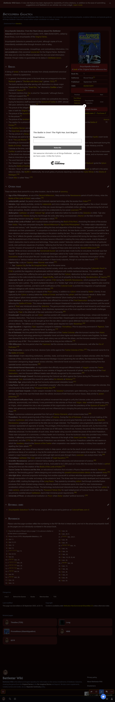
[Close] (84, 106)
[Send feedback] (103, 696)
